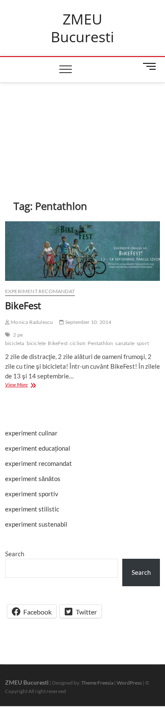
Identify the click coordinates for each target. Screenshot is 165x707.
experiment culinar (31, 433)
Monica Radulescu (31, 322)
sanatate (125, 343)
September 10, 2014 (87, 322)
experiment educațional (37, 448)
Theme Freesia (97, 683)
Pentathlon (100, 343)
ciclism (77, 343)
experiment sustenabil (36, 524)
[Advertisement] (82, 128)
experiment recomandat (40, 291)
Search (14, 553)
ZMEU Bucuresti (82, 28)
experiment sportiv (31, 494)
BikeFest (23, 305)
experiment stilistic (32, 509)
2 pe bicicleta (15, 339)
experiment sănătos (32, 478)
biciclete (36, 343)
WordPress (129, 683)
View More (25, 384)
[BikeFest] (82, 251)
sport (143, 343)
